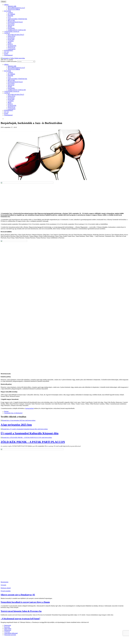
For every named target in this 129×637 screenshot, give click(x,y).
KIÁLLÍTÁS (11, 36)
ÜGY (9, 17)
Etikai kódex (7, 628)
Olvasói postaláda (6, 591)
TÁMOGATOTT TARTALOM (17, 30)
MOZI (9, 42)
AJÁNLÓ (7, 33)
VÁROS (10, 12)
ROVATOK (7, 11)
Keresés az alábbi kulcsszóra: (9, 61)
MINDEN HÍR (12, 6)
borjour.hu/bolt (29, 408)
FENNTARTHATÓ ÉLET (15, 22)
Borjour (6, 411)
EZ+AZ (6, 52)
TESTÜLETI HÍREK (14, 9)
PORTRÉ (10, 15)
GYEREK (11, 41)
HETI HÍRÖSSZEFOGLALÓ (16, 8)
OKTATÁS (11, 25)
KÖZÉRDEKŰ (8, 50)
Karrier (6, 53)
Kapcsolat (7, 627)
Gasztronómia (11, 49)
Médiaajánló (7, 630)
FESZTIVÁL (11, 47)
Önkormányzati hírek (10, 635)
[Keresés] (34, 61)
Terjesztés (3, 585)
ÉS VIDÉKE (11, 14)
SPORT (10, 27)
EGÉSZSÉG (11, 28)
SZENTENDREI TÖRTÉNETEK (17, 19)
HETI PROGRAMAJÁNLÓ (16, 34)
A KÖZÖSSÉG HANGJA (11, 31)
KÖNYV (10, 44)
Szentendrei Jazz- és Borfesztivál (13, 413)
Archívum (7, 631)
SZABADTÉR (12, 45)
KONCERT (11, 39)
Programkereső (8, 55)
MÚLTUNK (11, 20)
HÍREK (6, 4)
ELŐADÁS (11, 38)
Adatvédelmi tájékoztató (11, 633)
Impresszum (7, 625)
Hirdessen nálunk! (6, 588)
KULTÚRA (11, 23)
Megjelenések (4, 582)
